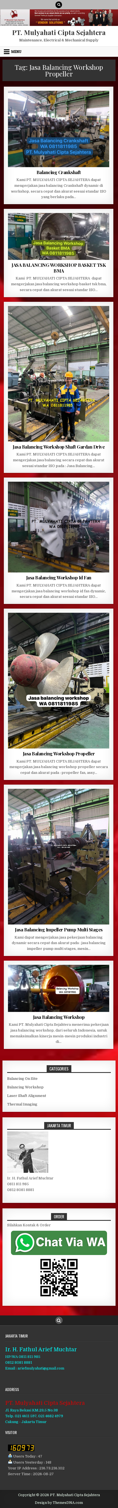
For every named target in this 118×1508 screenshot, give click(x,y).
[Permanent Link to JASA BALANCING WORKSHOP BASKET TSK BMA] (58, 236)
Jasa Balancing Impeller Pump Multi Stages (59, 929)
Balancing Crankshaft (58, 172)
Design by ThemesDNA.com (59, 1503)
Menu (16, 51)
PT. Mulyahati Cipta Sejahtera (59, 32)
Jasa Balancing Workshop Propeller (59, 753)
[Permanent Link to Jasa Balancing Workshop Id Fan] (58, 527)
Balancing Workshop (25, 1087)
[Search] (58, 4)
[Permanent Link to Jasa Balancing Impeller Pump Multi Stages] (58, 856)
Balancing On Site (22, 1079)
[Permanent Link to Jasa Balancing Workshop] (58, 988)
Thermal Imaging (22, 1104)
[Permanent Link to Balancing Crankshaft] (58, 129)
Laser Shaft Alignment (26, 1096)
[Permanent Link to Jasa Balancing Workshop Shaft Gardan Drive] (58, 374)
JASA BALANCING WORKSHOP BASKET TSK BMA (59, 267)
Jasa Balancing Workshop (59, 1017)
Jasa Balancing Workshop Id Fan (58, 577)
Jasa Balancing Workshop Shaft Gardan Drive (59, 447)
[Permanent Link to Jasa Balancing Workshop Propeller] (58, 680)
